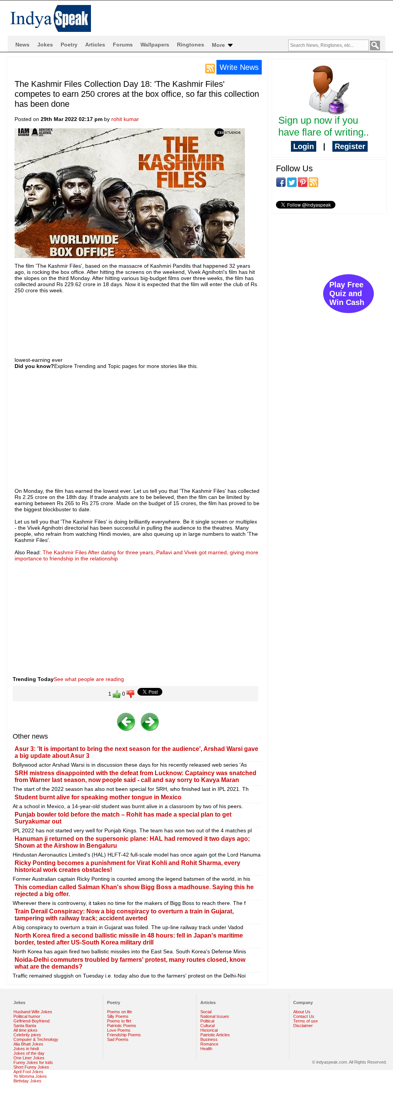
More (219, 45)
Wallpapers (154, 44)
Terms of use (305, 1021)
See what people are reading (89, 679)
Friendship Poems (124, 1034)
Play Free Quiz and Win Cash (346, 293)
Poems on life (119, 1011)
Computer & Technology (35, 1039)
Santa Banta (24, 1025)
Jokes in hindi (26, 1048)
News (22, 44)
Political (207, 1021)
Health (206, 1048)
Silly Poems (118, 1016)
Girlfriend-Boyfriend (31, 1021)
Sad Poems (118, 1039)
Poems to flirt (119, 1021)
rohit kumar (125, 119)
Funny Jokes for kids (33, 1062)
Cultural (207, 1025)
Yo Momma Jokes (30, 1076)
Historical (209, 1030)
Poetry (69, 44)
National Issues (214, 1016)
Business (209, 1039)
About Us (301, 1011)
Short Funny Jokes (31, 1067)
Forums (123, 44)
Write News (239, 67)
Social (205, 1011)
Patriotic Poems (121, 1025)
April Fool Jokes (28, 1071)
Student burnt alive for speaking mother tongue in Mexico (98, 797)
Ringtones (190, 44)
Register (350, 146)
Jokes (45, 44)
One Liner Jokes (29, 1058)
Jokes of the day (29, 1053)
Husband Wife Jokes (32, 1011)
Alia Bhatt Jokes (28, 1044)
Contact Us (303, 1016)
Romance (209, 1044)
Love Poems (118, 1030)
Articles (95, 44)
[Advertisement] (154, 318)
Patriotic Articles (215, 1034)
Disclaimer (303, 1025)
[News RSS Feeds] (210, 68)
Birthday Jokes (27, 1081)
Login (303, 146)
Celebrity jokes (27, 1034)
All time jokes (25, 1030)
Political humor (26, 1016)
